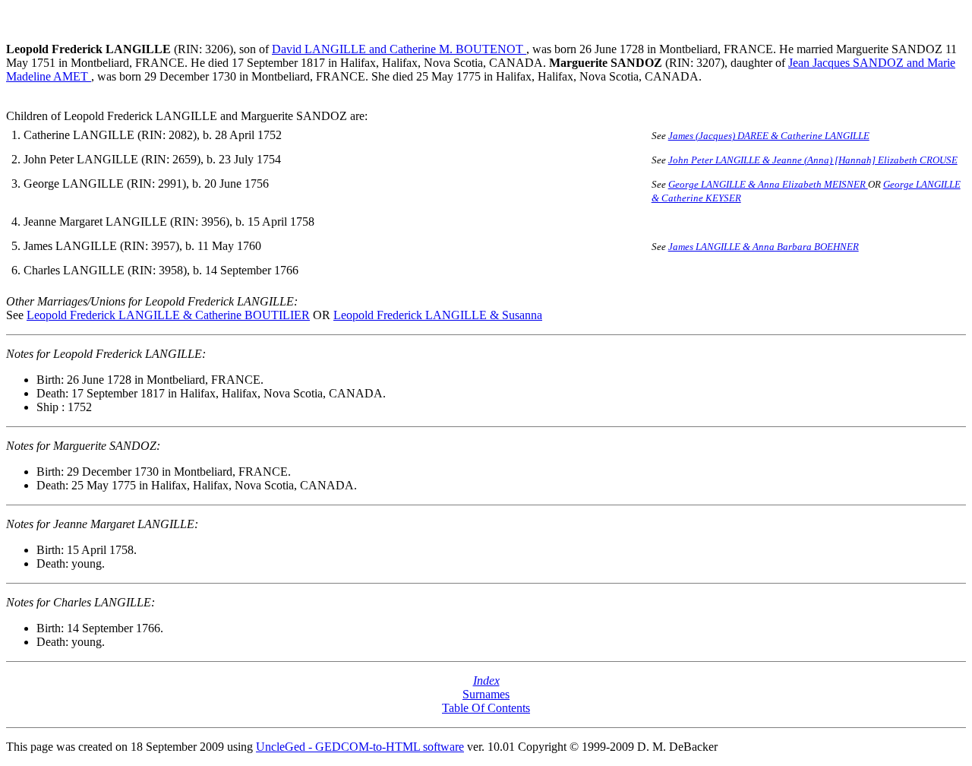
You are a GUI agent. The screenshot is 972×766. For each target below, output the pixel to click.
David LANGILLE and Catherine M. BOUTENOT (399, 49)
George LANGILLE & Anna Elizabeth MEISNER (768, 184)
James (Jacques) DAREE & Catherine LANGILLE (768, 135)
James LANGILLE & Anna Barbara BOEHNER (763, 246)
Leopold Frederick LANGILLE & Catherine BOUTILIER (168, 315)
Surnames (486, 694)
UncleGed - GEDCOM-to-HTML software (360, 746)
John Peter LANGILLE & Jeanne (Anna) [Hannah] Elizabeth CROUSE (813, 160)
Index (486, 680)
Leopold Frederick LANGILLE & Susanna (437, 315)
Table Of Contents (486, 707)
